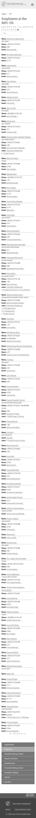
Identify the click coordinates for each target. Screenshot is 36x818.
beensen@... (10, 210)
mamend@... (10, 103)
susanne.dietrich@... (13, 661)
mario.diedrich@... (12, 647)
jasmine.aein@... (12, 76)
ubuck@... (9, 438)
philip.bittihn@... (12, 284)
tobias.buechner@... (13, 427)
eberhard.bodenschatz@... (15, 303)
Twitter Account (8, 153)
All (18, 30)
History (7, 777)
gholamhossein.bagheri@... (16, 148)
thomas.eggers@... (13, 731)
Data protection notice (23, 809)
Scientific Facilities (11, 773)
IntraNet (7, 782)
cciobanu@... (11, 530)
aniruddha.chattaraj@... (14, 492)
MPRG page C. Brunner (16, 416)
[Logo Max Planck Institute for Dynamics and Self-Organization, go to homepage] (14, 4)
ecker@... (9, 715)
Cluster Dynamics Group (16, 441)
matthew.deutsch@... (13, 620)
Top (31, 795)
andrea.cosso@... (12, 554)
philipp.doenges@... (13, 688)
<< (10, 734)
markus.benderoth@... (14, 240)
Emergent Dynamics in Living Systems (16, 290)
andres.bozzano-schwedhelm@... (18, 355)
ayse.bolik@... (11, 328)
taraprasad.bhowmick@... (15, 269)
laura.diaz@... (11, 634)
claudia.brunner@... (13, 414)
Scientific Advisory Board (13, 754)
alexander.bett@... (12, 253)
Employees (8, 749)
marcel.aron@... (12, 132)
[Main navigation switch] (32, 5)
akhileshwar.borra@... (14, 341)
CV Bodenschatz (9, 311)
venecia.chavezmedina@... (15, 514)
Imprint (7, 809)
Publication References (14, 151)
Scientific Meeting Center (13, 768)
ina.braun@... (11, 371)
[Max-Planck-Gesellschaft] (9, 803)
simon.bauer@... (12, 197)
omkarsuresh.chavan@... (15, 503)
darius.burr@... (11, 465)
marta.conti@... (11, 538)
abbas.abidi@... (11, 50)
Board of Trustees (11, 759)
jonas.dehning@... (12, 607)
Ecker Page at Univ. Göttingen (18, 717)
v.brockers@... (11, 395)
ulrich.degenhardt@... (13, 582)
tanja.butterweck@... (13, 479)
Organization (9, 745)
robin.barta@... (11, 169)
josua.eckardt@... (12, 702)
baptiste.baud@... (12, 183)
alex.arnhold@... (12, 116)
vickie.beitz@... (11, 226)
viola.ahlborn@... (12, 92)
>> (25, 734)
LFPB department (9, 308)
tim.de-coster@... (12, 569)
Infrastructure (9, 763)
